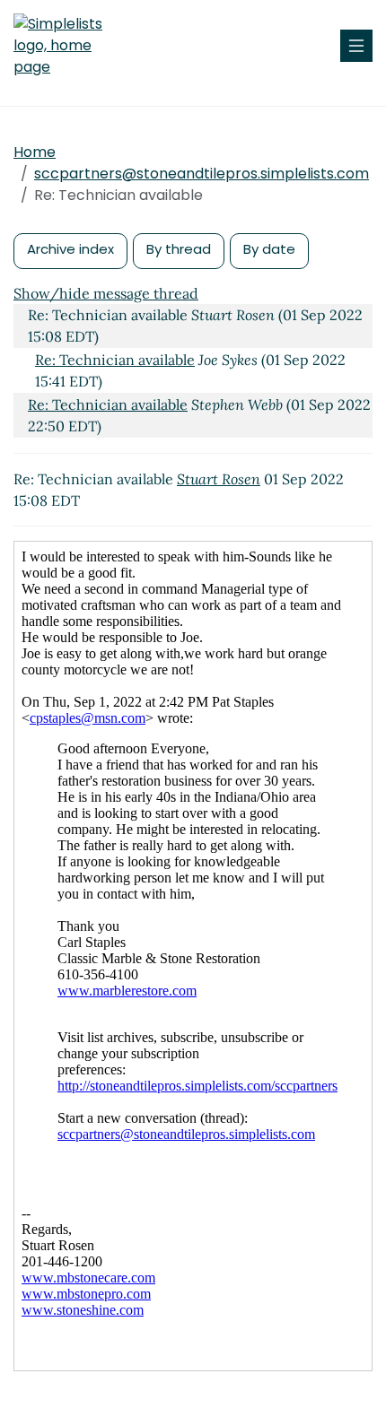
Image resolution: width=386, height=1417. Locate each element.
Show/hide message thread (105, 293)
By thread (178, 248)
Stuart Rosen (218, 479)
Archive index (70, 248)
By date (269, 248)
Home (34, 152)
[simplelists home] (67, 45)
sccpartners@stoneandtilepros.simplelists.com (201, 173)
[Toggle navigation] (356, 46)
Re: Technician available (115, 360)
